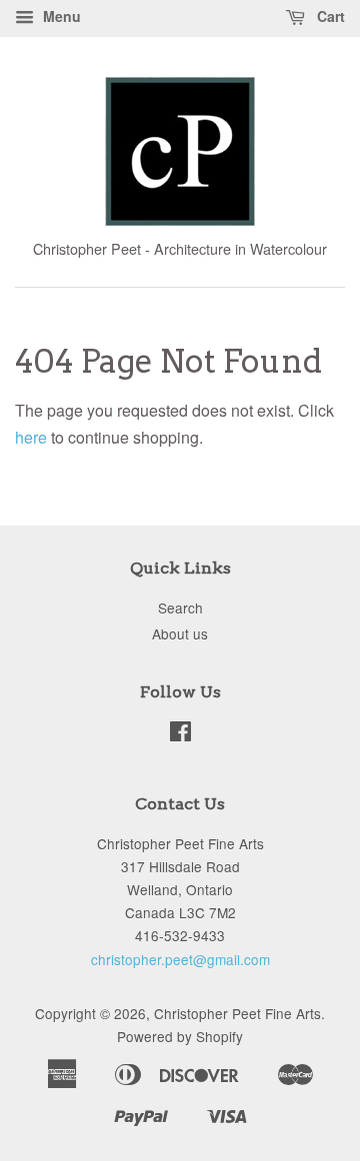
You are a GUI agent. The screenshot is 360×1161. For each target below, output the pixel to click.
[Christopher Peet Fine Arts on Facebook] (180, 734)
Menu (60, 16)
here (31, 437)
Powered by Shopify (180, 1036)
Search (180, 607)
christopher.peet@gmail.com (180, 959)
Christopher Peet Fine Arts (237, 1013)
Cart (329, 16)
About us (180, 633)
